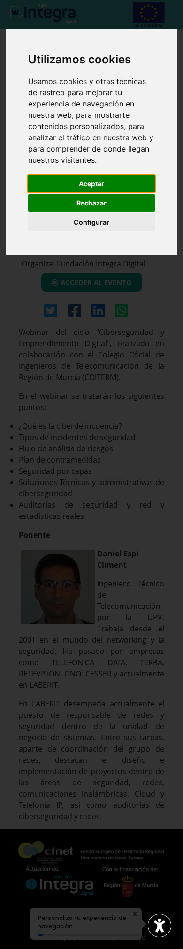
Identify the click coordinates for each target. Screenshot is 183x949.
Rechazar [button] (91, 203)
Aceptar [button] (91, 184)
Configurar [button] (91, 222)
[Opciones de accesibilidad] (159, 925)
